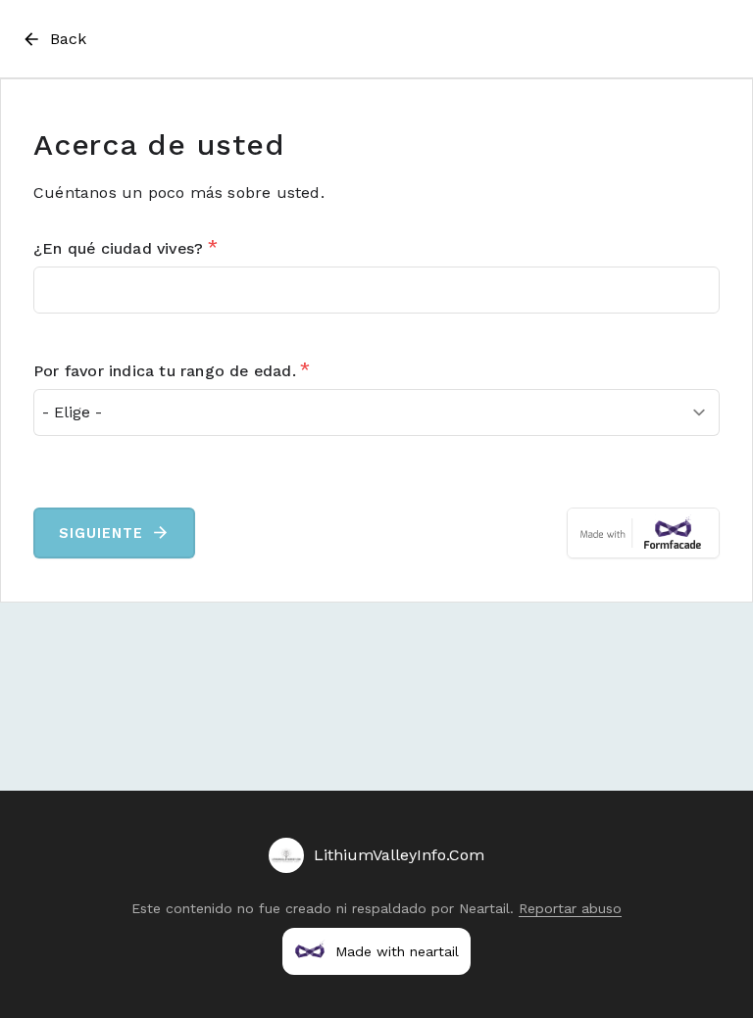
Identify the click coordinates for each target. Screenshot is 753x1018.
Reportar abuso (570, 908)
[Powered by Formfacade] (643, 532)
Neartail (484, 908)
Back (68, 38)
